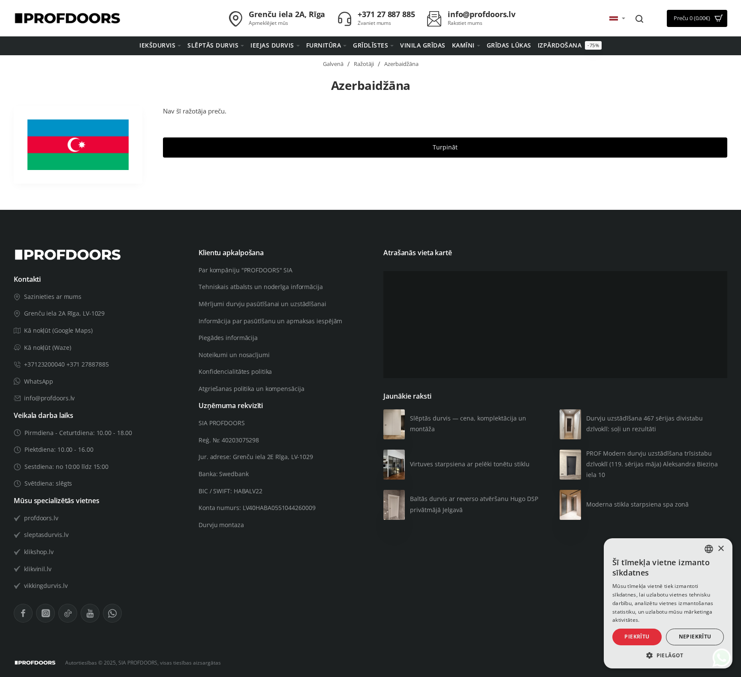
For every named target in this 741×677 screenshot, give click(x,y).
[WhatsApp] (112, 613)
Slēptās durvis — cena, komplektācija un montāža (468, 423)
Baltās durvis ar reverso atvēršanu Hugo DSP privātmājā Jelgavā (474, 504)
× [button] (720, 549)
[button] (668, 655)
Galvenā (333, 64)
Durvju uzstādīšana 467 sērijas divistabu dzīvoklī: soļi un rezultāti (644, 423)
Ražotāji (364, 64)
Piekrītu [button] (636, 636)
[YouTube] (90, 613)
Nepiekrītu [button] (695, 636)
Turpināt (445, 147)
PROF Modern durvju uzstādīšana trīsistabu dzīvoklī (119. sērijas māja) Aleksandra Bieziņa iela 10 (652, 464)
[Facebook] (23, 613)
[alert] (668, 603)
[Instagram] (45, 613)
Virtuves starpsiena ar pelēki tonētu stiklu (470, 464)
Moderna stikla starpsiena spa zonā (637, 504)
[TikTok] (67, 613)
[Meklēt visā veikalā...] (639, 18)
